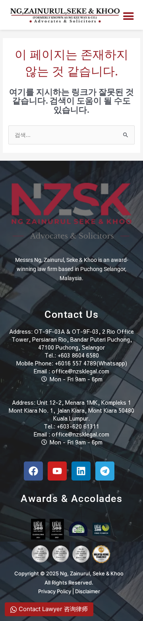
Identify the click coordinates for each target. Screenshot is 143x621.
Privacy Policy (54, 591)
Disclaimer (87, 591)
